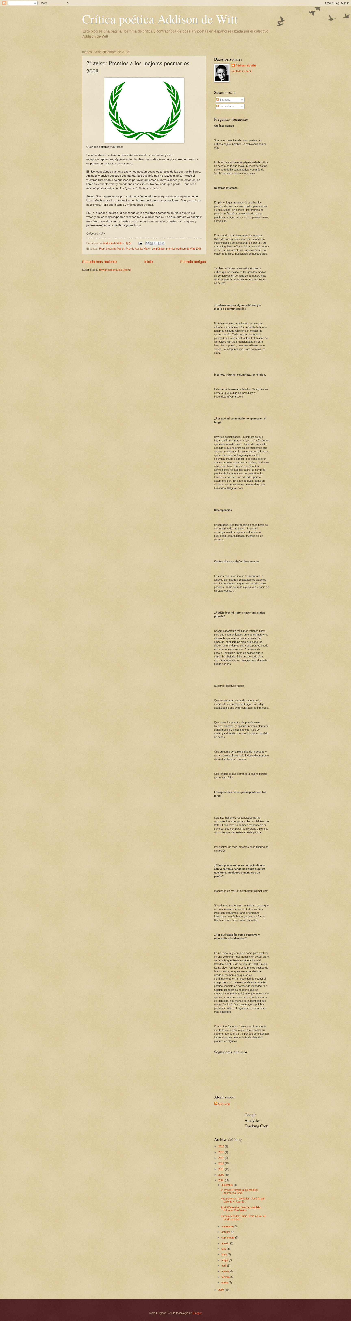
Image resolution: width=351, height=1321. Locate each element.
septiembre (228, 1237)
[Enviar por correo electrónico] (147, 243)
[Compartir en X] (155, 243)
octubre (226, 1231)
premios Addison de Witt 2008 (183, 248)
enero (225, 1282)
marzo (225, 1271)
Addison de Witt (246, 65)
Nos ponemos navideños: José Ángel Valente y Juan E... (242, 1200)
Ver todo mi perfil (241, 71)
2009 (221, 1174)
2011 (221, 1163)
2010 (221, 1169)
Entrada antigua (193, 262)
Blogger (197, 1312)
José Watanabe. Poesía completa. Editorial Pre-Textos (241, 1209)
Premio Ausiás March (111, 248)
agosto (225, 1243)
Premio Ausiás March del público (145, 248)
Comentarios (226, 106)
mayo (225, 1260)
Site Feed (224, 1104)
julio (224, 1248)
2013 (221, 1152)
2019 (221, 1146)
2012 (221, 1157)
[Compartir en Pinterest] (163, 243)
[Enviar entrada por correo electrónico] (140, 243)
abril (224, 1265)
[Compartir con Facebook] (159, 243)
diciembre (227, 1184)
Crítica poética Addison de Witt (160, 19)
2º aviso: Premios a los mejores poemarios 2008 (239, 1191)
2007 (221, 1289)
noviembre (227, 1226)
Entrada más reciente (99, 262)
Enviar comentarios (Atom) (115, 269)
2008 (221, 1180)
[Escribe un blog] (151, 243)
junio (224, 1254)
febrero (225, 1277)
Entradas (224, 99)
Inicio (148, 262)
